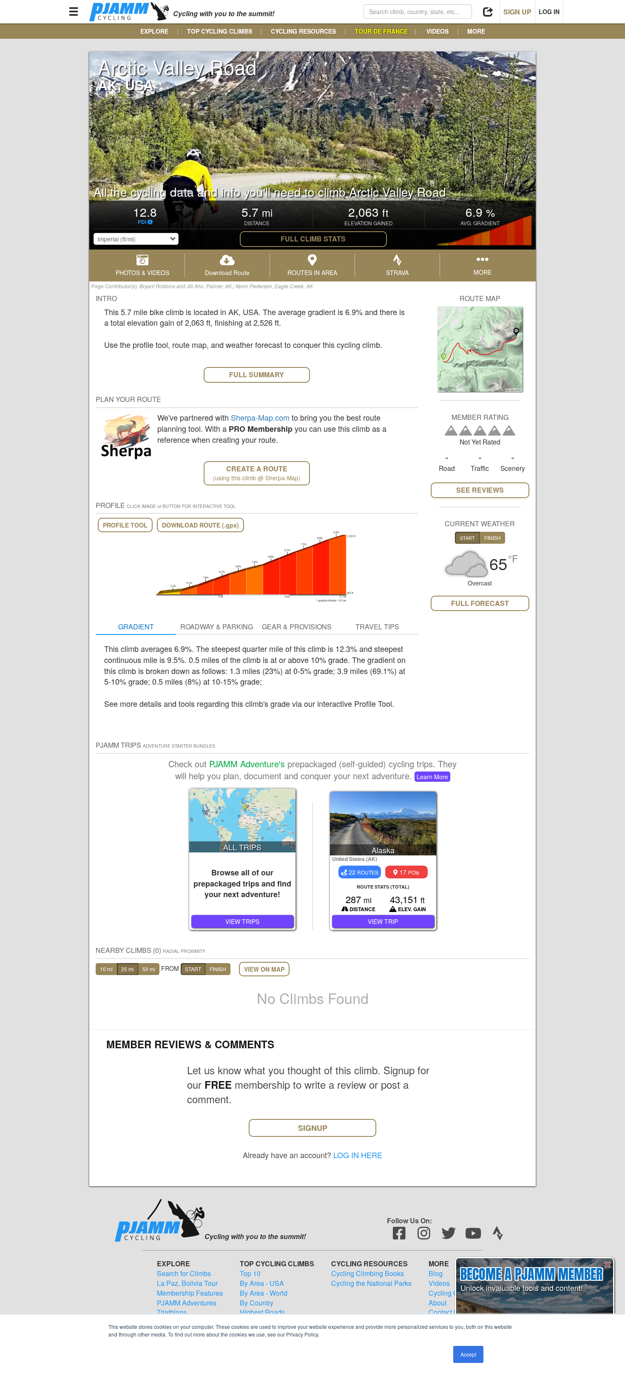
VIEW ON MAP (264, 969)
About (437, 1303)
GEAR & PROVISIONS (297, 626)
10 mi (106, 968)
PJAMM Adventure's (247, 763)
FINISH (218, 968)
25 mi (127, 968)
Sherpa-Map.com (260, 417)
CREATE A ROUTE (257, 473)
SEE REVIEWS (480, 490)
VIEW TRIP (383, 921)
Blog (436, 1273)
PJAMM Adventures (186, 1303)
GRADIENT (136, 626)
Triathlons (172, 1312)
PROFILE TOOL (125, 525)
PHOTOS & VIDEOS (142, 272)
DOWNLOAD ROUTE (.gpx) (200, 525)
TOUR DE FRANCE (381, 31)
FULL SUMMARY (256, 374)
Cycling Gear (448, 1293)
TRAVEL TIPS (377, 626)
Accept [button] (468, 1354)
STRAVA (397, 272)
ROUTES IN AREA (312, 272)
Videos (439, 1283)
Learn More (432, 776)
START (193, 968)
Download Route (227, 272)
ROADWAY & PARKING (216, 626)
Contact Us (445, 1312)
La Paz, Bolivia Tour (187, 1283)
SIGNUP (312, 1127)
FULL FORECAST (480, 603)
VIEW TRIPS (242, 921)
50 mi (148, 968)
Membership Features (190, 1293)
